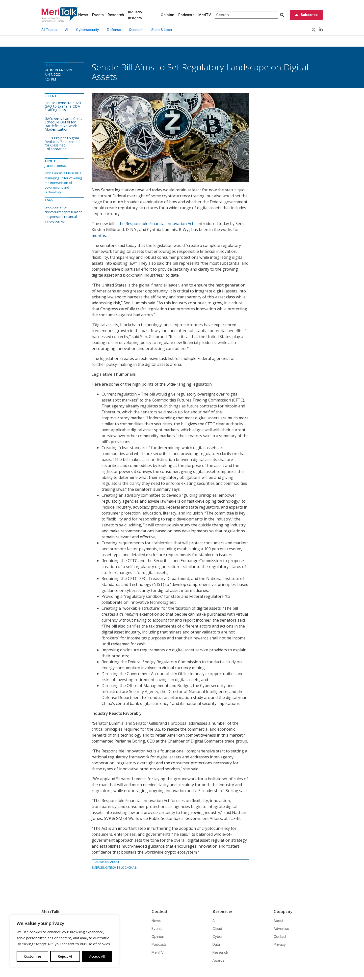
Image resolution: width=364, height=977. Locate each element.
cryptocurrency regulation (63, 212)
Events (98, 15)
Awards (218, 960)
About (278, 921)
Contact (280, 936)
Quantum (136, 30)
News (83, 15)
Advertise (281, 928)
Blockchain (128, 867)
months (99, 235)
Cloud (217, 928)
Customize (32, 956)
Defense (114, 30)
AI (66, 30)
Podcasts (186, 15)
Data (216, 944)
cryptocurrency (56, 207)
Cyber (217, 936)
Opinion (167, 15)
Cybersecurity (87, 30)
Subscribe (309, 15)
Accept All (97, 956)
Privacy (280, 944)
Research (116, 15)
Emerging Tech (104, 867)
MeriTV (204, 15)
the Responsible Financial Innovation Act (155, 223)
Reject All (65, 956)
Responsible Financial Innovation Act (61, 219)
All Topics (49, 30)
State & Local (162, 30)
